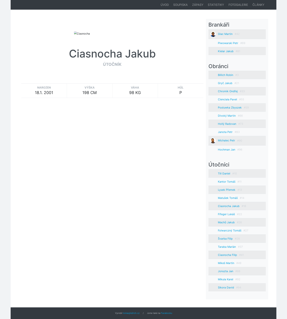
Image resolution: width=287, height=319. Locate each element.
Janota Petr (225, 132)
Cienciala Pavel (228, 99)
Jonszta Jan (226, 271)
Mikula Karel (226, 279)
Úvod (165, 4)
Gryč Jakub (225, 83)
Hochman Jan (227, 149)
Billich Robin (226, 75)
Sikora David (226, 287)
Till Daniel (224, 173)
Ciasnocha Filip (228, 255)
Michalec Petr (227, 140)
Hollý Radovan (227, 123)
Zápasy (197, 4)
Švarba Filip (226, 238)
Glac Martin (225, 34)
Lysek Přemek (227, 189)
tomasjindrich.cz (131, 313)
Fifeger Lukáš (227, 214)
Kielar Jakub (226, 51)
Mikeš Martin (226, 263)
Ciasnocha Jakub (229, 206)
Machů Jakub (227, 222)
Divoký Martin (227, 115)
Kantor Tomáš (227, 181)
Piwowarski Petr (228, 43)
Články (258, 4)
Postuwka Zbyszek (230, 107)
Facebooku (166, 313)
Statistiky (216, 4)
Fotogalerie (238, 4)
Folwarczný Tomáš (230, 230)
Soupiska (180, 4)
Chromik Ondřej (228, 91)
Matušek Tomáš (228, 198)
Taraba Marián (227, 246)
